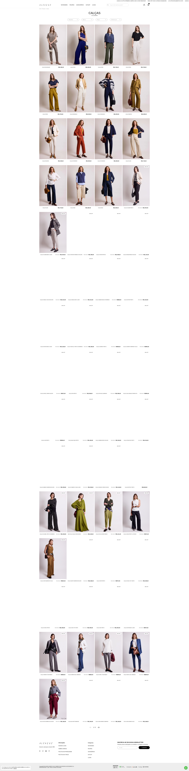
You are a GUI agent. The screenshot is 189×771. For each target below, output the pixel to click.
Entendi (15, 768)
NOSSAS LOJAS (62, 745)
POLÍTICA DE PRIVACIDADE (65, 751)
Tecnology (140, 766)
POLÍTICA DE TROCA (63, 754)
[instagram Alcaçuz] (39, 751)
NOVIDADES (64, 5)
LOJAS (94, 5)
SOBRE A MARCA (62, 748)
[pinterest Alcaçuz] (49, 751)
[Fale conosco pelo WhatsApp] (186, 768)
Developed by (129, 766)
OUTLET (88, 5)
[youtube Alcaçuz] (46, 751)
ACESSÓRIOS (80, 5)
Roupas (43, 8)
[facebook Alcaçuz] (42, 751)
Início (40, 8)
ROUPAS (72, 5)
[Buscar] (107, 5)
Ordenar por (114, 19)
